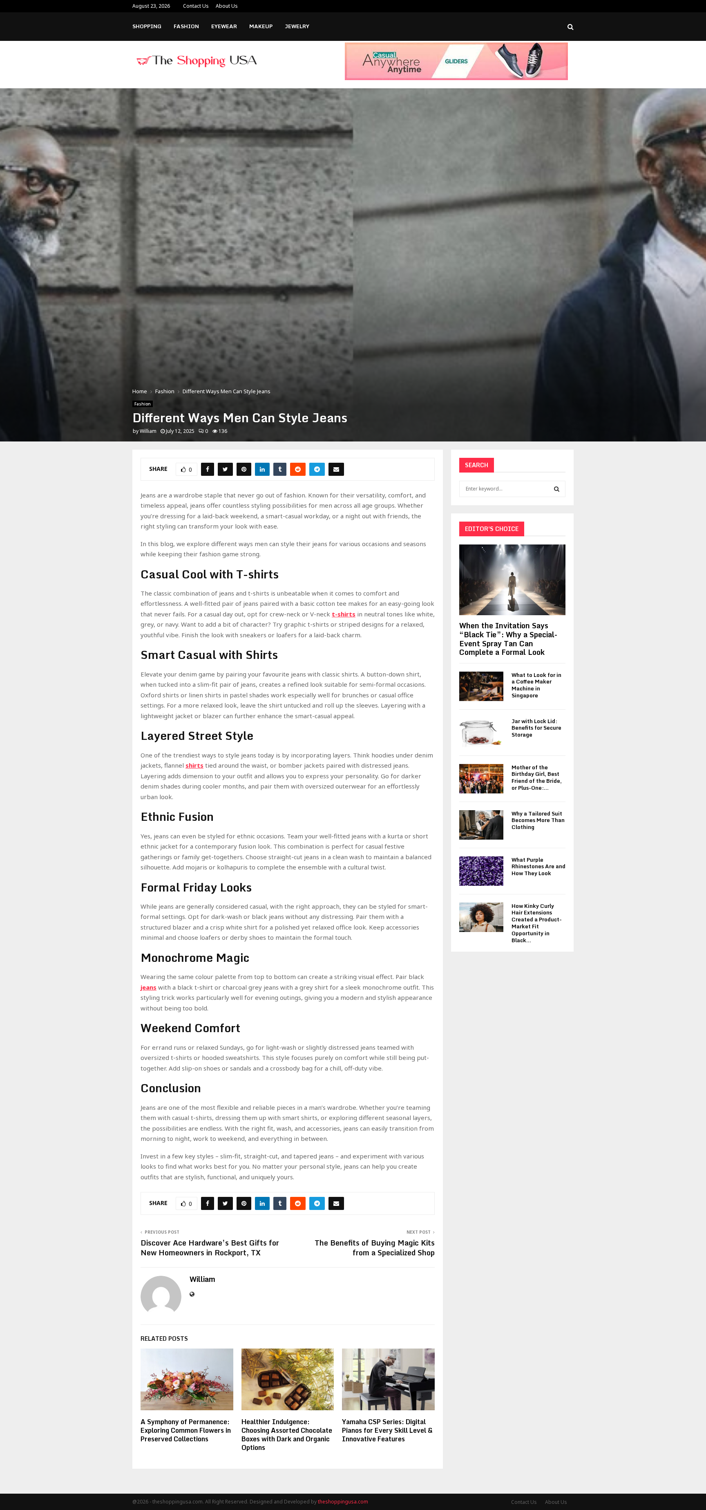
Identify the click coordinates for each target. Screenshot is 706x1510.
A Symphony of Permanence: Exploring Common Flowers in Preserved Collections (186, 1430)
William (148, 431)
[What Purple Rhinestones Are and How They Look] (481, 871)
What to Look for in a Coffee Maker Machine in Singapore (536, 685)
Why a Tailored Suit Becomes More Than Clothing (538, 820)
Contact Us (196, 5)
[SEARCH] (556, 489)
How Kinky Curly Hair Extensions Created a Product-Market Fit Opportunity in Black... (537, 923)
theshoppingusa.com (343, 1501)
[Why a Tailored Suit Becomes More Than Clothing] (481, 825)
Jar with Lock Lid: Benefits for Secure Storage (536, 728)
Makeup (261, 26)
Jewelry (297, 26)
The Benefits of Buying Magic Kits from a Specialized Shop (375, 1248)
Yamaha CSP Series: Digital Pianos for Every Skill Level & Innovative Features (387, 1430)
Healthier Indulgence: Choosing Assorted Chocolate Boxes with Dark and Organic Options (286, 1434)
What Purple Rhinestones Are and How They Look (538, 866)
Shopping (146, 26)
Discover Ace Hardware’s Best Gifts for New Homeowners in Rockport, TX (210, 1248)
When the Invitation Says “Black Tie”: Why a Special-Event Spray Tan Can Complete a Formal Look (508, 638)
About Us (227, 5)
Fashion (186, 26)
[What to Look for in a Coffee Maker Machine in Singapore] (481, 686)
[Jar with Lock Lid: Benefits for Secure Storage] (481, 732)
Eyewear (224, 26)
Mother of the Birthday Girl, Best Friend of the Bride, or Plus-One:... (537, 777)
